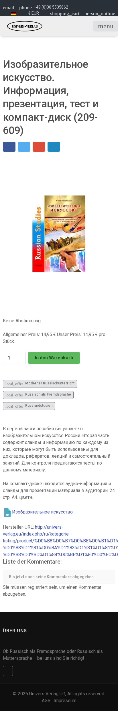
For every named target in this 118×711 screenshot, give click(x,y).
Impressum (65, 700)
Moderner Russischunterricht (39, 383)
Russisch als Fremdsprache (38, 394)
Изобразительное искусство (42, 512)
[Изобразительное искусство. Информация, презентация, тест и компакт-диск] (59, 233)
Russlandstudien (28, 406)
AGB (46, 700)
